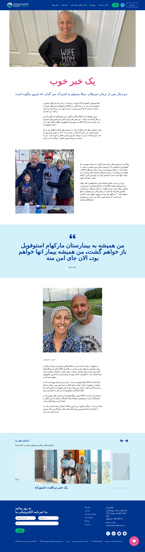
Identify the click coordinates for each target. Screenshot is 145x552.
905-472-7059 (110, 523)
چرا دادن (64, 5)
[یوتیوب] (119, 533)
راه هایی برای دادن (90, 514)
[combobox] (132, 5)
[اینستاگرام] (125, 533)
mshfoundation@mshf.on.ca (115, 525)
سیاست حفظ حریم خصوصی (80, 541)
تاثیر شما (55, 5)
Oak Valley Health (97, 541)
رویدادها (93, 5)
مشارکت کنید (89, 517)
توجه (67, 541)
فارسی (132, 5)
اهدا (115, 5)
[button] (78, 5)
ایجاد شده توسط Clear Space (113, 541)
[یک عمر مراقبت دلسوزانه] (72, 467)
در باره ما (87, 524)
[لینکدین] (114, 533)
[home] (18, 5)
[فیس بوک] (108, 533)
